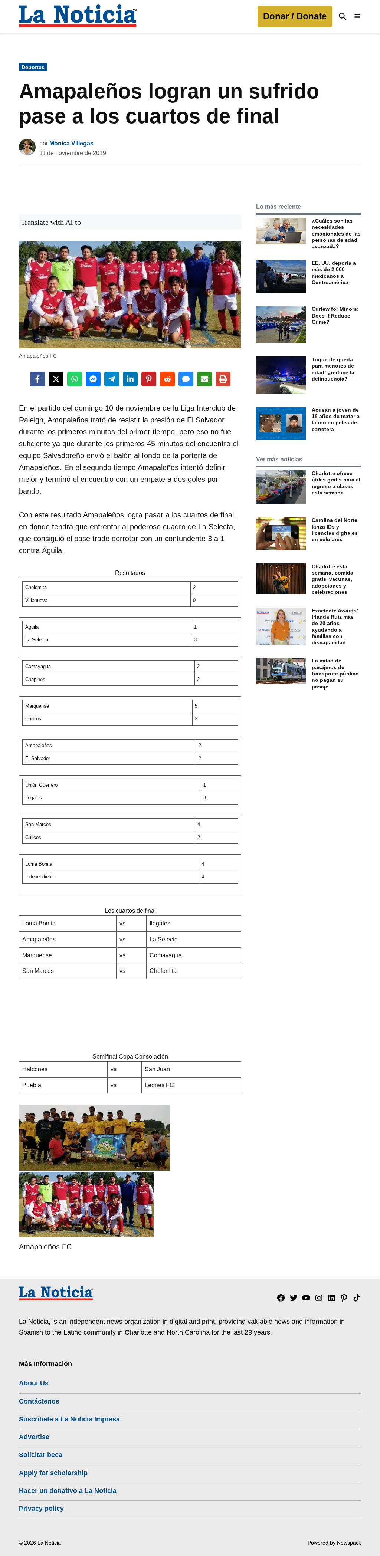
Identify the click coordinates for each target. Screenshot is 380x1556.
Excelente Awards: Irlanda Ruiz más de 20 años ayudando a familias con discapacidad (335, 626)
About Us (34, 1383)
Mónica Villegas (71, 143)
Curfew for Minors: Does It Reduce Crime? (335, 315)
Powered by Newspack (334, 1543)
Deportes (33, 67)
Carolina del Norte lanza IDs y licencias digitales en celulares (335, 529)
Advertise (34, 1437)
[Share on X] (56, 379)
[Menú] (357, 16)
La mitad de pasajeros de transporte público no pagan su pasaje (335, 673)
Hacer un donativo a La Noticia (68, 1490)
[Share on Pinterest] (148, 379)
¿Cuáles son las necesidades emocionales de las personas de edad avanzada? (336, 233)
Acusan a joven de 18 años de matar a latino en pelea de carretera (336, 419)
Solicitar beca (40, 1454)
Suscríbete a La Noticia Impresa (69, 1419)
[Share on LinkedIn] (130, 379)
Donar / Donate (295, 16)
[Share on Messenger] (93, 379)
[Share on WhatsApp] (74, 379)
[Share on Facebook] (37, 379)
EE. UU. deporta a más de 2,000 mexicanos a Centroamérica (334, 272)
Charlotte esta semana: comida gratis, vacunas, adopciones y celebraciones (332, 579)
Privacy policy (41, 1508)
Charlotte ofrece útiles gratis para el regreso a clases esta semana (336, 483)
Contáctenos (39, 1401)
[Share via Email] (204, 379)
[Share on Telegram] (111, 379)
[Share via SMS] (185, 379)
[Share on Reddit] (167, 379)
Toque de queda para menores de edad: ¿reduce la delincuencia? (333, 369)
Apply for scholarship (53, 1473)
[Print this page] (223, 379)
